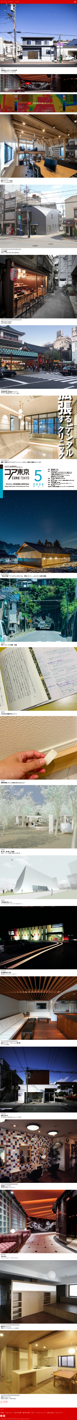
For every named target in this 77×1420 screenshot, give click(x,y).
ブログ (33, 1412)
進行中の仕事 (26, 1412)
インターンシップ (41, 1412)
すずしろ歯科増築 (4, 1401)
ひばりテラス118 (3, 1402)
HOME (2, 1412)
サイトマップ (59, 1412)
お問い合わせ (50, 1412)
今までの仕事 (17, 1412)
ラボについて (9, 1412)
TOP (3, 1409)
